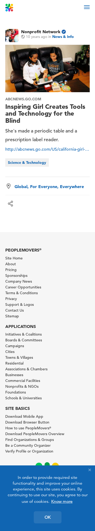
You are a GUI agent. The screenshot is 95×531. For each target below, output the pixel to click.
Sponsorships (16, 275)
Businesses (14, 374)
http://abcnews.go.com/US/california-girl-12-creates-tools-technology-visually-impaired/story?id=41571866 (47, 149)
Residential (14, 363)
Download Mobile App (24, 416)
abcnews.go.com (23, 99)
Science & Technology (27, 162)
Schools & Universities (23, 398)
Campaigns (14, 345)
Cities (10, 351)
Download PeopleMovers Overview (34, 433)
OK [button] (48, 517)
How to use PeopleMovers (28, 428)
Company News (18, 281)
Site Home (14, 258)
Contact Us (14, 310)
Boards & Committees (23, 340)
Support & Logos (19, 304)
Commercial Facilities (22, 380)
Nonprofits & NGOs (22, 386)
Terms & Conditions (21, 293)
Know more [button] (62, 501)
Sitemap (12, 316)
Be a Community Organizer (28, 445)
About (10, 264)
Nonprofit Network (40, 31)
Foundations (15, 392)
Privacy (11, 298)
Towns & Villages (19, 357)
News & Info (63, 36)
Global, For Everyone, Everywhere (49, 186)
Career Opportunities (23, 287)
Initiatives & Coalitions (23, 334)
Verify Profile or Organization (29, 451)
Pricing (11, 269)
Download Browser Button (27, 422)
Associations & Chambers (26, 369)
